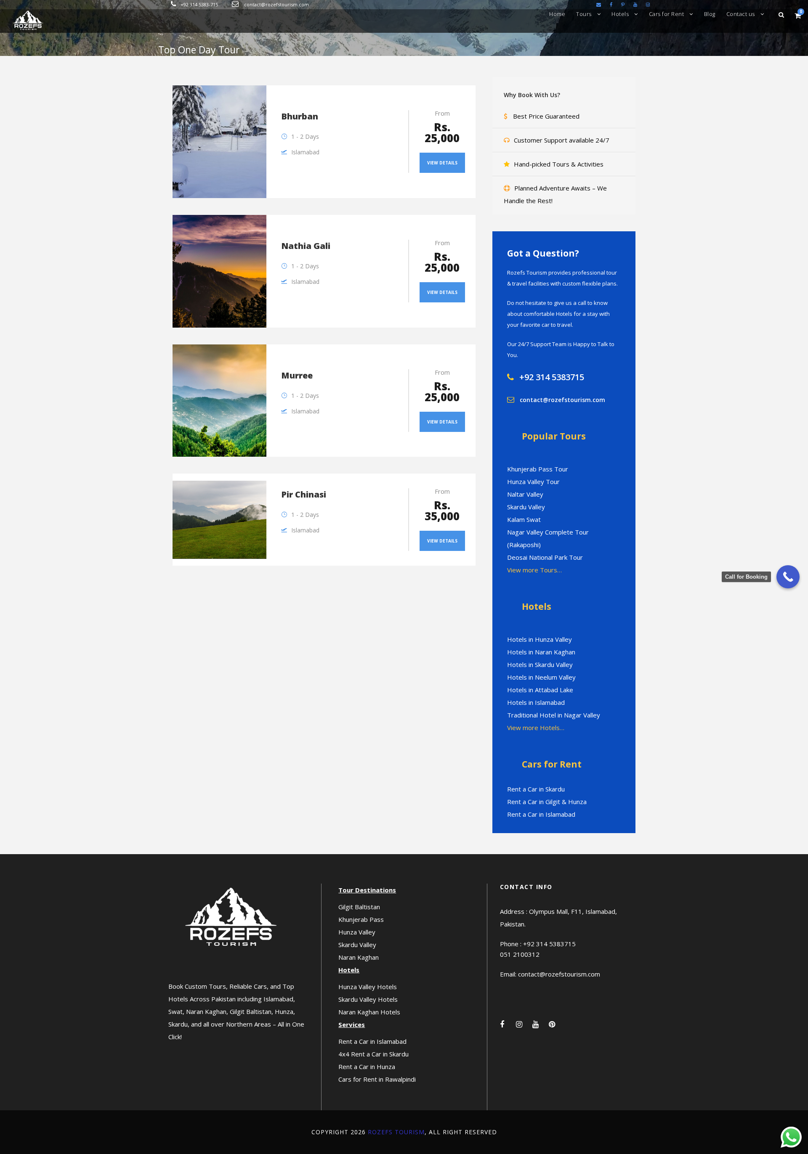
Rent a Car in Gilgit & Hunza (547, 801)
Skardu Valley (526, 507)
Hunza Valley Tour (533, 481)
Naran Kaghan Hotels (369, 1012)
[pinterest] (623, 4)
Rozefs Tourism (396, 1132)
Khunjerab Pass (361, 919)
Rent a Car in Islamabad (541, 814)
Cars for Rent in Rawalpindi (377, 1079)
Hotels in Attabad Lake (540, 690)
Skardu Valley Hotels (368, 999)
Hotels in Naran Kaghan (541, 652)
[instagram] (648, 4)
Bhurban (299, 116)
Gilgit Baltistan (359, 907)
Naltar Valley (525, 494)
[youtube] (635, 4)
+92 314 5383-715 (199, 4)
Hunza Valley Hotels (367, 986)
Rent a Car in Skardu (536, 789)
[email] (598, 4)
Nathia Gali (305, 245)
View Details (442, 163)
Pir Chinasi (303, 494)
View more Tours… (534, 570)
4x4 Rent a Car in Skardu (373, 1054)
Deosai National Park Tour (545, 557)
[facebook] (611, 4)
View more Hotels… (535, 727)
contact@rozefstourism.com (276, 4)
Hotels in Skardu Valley (540, 664)
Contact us (740, 14)
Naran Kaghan (358, 957)
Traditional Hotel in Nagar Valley (553, 715)
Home (557, 14)
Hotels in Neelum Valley (541, 677)
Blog (709, 14)
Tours (584, 14)
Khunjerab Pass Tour (537, 469)
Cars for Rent (666, 14)
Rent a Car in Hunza (366, 1066)
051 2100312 (520, 954)
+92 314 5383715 (551, 377)
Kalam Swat (524, 519)
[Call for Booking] (788, 576)
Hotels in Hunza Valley (539, 639)
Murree (297, 375)
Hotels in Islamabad (536, 702)
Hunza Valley (356, 932)
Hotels (620, 14)
